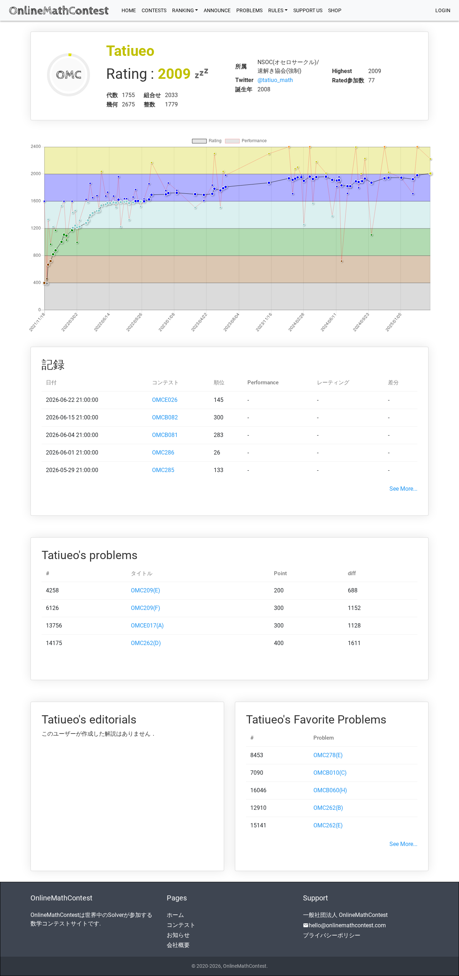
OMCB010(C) (330, 772)
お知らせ (178, 935)
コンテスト (181, 925)
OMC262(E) (328, 825)
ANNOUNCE (217, 10)
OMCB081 (165, 435)
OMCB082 (165, 417)
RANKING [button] (183, 10)
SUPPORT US (307, 10)
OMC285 (163, 470)
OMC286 (163, 452)
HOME (130, 10)
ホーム (175, 915)
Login (442, 10)
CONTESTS (154, 10)
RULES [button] (275, 10)
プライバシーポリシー (331, 935)
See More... (403, 488)
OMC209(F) (145, 608)
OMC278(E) (328, 755)
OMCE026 (165, 399)
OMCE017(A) (147, 625)
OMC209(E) (145, 590)
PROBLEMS (249, 10)
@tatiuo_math (275, 80)
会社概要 (178, 945)
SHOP (334, 10)
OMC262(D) (146, 643)
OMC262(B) (328, 807)
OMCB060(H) (330, 790)
